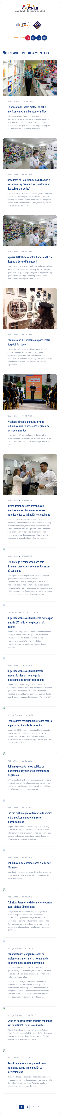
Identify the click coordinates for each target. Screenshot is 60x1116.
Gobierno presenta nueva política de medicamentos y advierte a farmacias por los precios (29, 770)
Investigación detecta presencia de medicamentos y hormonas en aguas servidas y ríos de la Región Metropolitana (29, 510)
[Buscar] (38, 37)
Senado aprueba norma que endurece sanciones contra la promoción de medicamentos (27, 1067)
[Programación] (33, 37)
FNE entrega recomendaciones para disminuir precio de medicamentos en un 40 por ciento (29, 566)
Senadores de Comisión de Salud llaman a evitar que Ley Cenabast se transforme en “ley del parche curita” (29, 184)
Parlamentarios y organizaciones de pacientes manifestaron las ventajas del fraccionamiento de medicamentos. (28, 958)
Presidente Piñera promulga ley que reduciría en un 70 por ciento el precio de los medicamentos (29, 426)
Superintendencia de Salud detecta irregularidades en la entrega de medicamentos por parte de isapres (26, 675)
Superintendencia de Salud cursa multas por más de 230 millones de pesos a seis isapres (30, 622)
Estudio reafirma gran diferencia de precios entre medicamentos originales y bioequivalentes (30, 817)
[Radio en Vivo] (27, 37)
